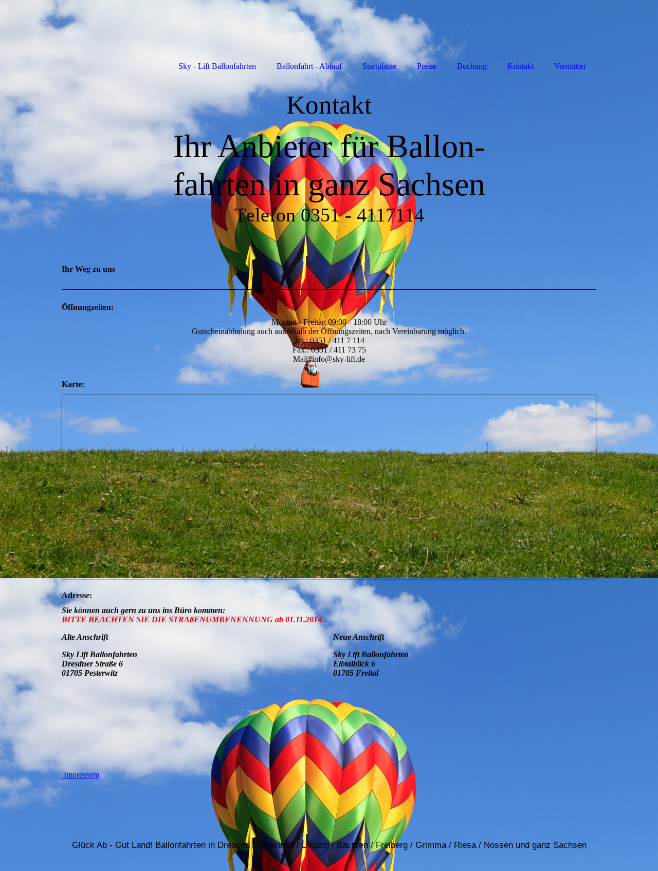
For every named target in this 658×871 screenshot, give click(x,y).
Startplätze (379, 66)
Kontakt (520, 66)
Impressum (80, 774)
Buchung (472, 66)
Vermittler (570, 66)
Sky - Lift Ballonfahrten (217, 66)
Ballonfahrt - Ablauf (309, 66)
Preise (426, 66)
